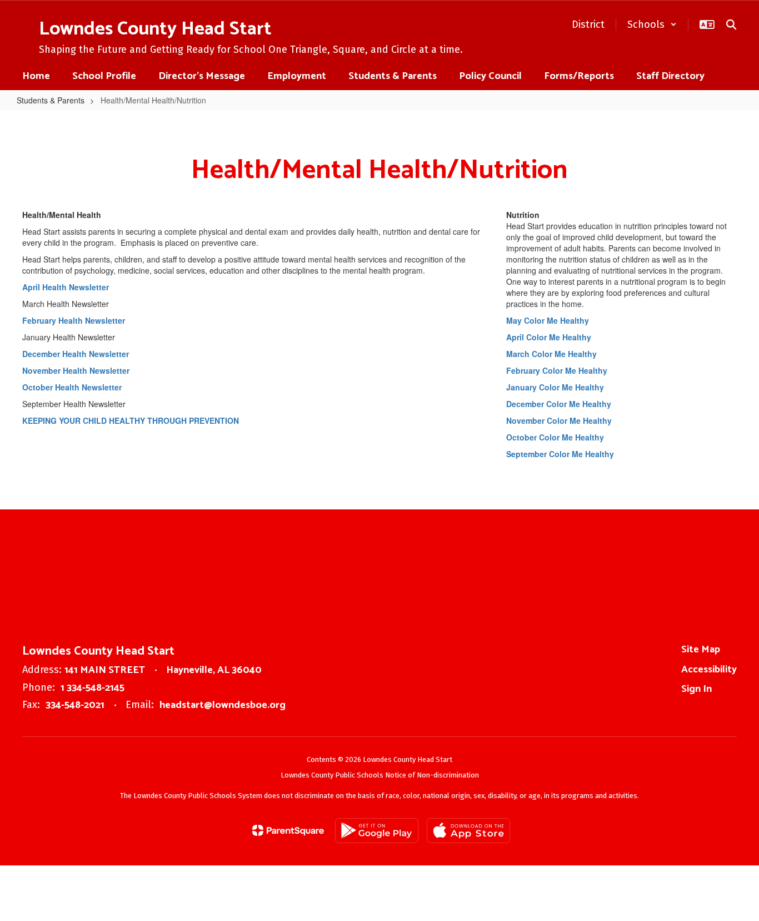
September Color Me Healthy (561, 453)
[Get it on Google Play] (376, 830)
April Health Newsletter (65, 287)
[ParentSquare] (288, 830)
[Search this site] (731, 24)
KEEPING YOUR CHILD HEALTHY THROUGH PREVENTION (130, 420)
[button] (652, 24)
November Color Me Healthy (559, 420)
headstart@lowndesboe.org (222, 705)
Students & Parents (50, 100)
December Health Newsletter (75, 353)
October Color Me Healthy (555, 437)
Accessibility (709, 669)
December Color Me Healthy (558, 403)
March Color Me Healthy (551, 353)
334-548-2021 (75, 705)
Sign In (696, 689)
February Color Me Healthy (556, 370)
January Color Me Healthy (555, 387)
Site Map (700, 649)
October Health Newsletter (72, 387)
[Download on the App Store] (468, 830)
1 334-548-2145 (92, 688)
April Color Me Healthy (548, 337)
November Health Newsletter (75, 370)
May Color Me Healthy (547, 320)
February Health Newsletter (73, 320)
